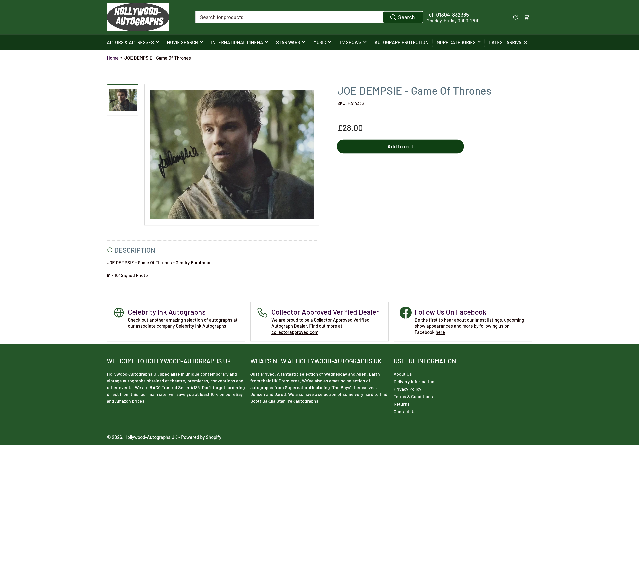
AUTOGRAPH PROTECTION (402, 42)
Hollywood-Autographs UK (150, 437)
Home (113, 58)
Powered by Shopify (201, 437)
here (440, 332)
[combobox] (309, 17)
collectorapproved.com (294, 332)
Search (406, 17)
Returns (402, 404)
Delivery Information (414, 381)
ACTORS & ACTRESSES (130, 42)
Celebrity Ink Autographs (201, 326)
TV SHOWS (350, 42)
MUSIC (319, 42)
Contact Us (405, 411)
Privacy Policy (407, 389)
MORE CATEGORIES (456, 42)
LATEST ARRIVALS (508, 42)
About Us (403, 374)
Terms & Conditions (413, 396)
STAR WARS (288, 42)
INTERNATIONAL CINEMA (237, 42)
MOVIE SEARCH (182, 42)
